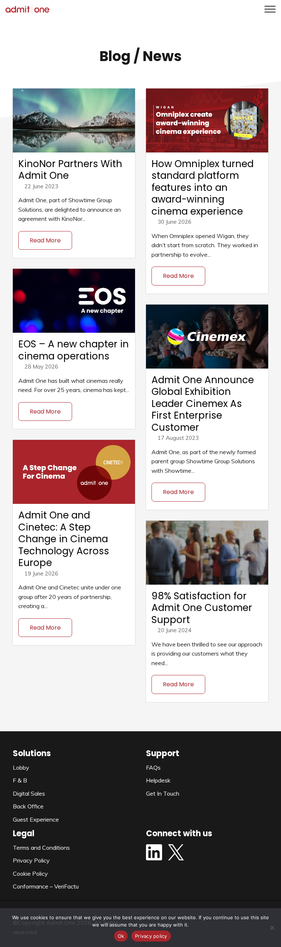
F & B (20, 780)
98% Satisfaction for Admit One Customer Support (201, 607)
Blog (115, 56)
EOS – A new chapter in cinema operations (73, 350)
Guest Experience (36, 819)
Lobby (21, 767)
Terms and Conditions (41, 847)
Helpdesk (158, 780)
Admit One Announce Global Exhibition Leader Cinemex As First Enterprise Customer (202, 403)
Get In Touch (162, 793)
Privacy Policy (31, 860)
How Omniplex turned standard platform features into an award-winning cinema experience (202, 187)
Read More (45, 240)
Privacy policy (151, 936)
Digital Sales (29, 793)
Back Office (28, 806)
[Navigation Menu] (267, 9)
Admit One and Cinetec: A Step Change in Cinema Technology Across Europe (63, 539)
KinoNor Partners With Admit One (70, 169)
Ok (121, 936)
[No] (272, 927)
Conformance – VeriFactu (46, 886)
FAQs (153, 767)
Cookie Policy (30, 873)
